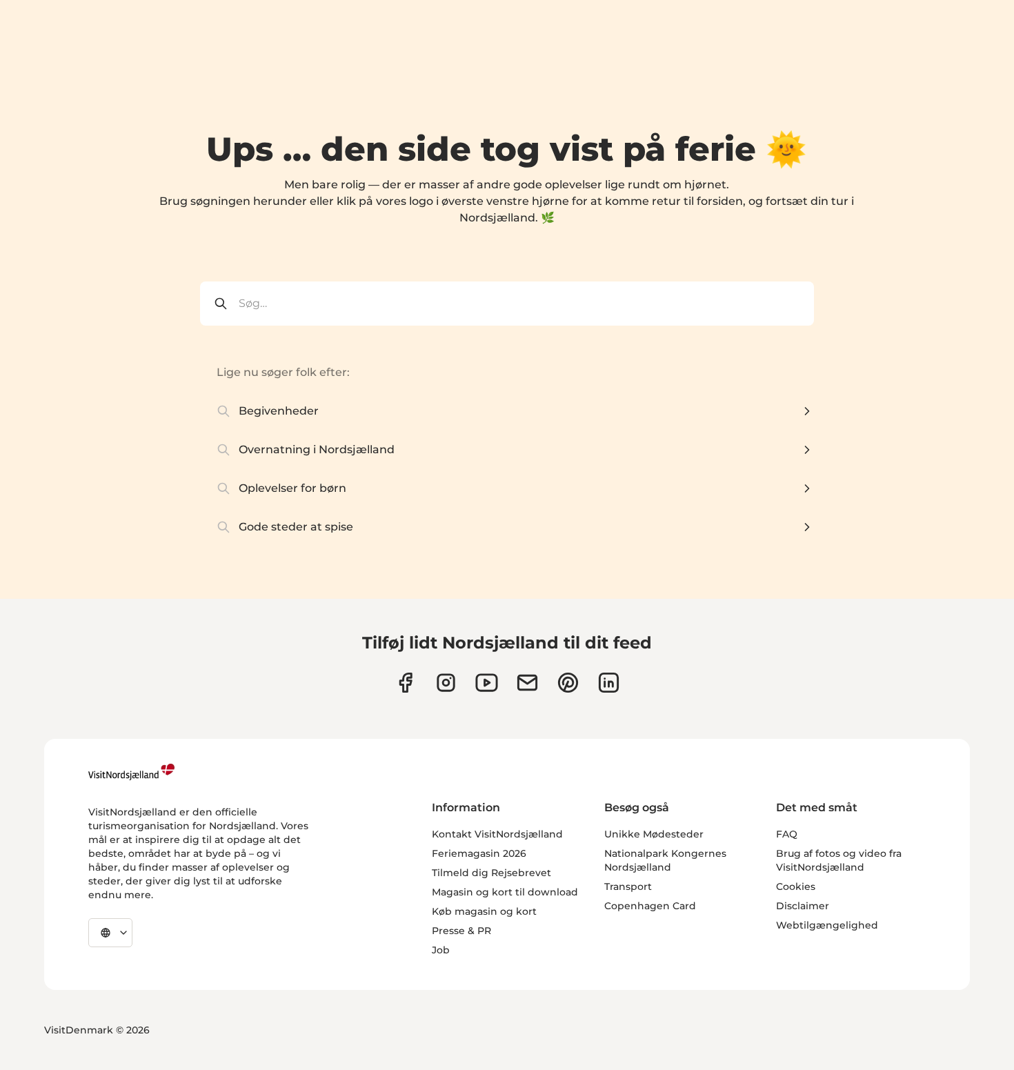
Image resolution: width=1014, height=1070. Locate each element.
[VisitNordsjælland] (131, 772)
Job (441, 950)
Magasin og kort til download (505, 892)
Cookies (795, 886)
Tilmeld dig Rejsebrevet (491, 872)
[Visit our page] (405, 683)
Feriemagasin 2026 (479, 853)
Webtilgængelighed (827, 925)
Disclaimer (802, 906)
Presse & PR (461, 930)
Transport (628, 886)
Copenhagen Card (650, 906)
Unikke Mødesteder (654, 834)
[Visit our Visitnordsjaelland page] (487, 683)
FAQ (786, 834)
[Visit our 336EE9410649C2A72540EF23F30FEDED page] (527, 683)
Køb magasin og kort (484, 911)
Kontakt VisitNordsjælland (497, 834)
